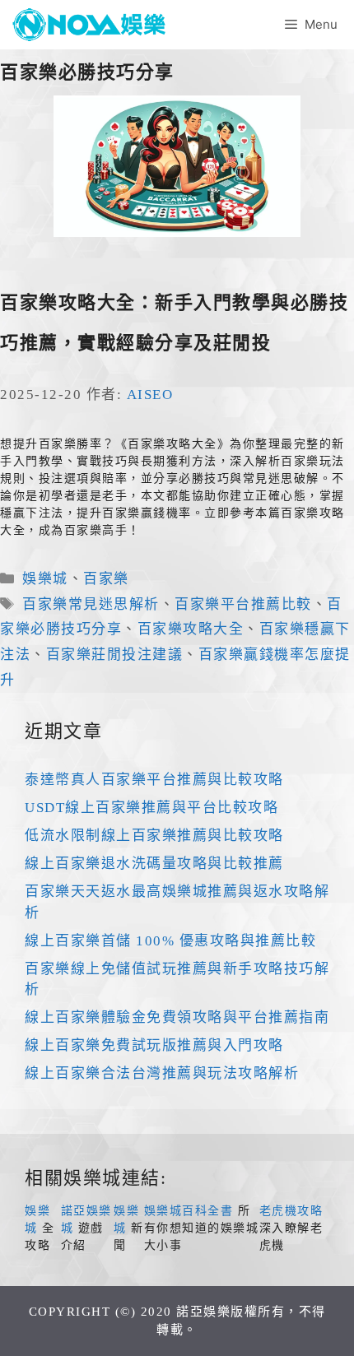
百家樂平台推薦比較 (243, 604)
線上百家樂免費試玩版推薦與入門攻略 (154, 1045)
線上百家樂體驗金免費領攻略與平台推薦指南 (177, 1017)
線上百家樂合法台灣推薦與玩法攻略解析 (162, 1073)
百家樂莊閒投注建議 (115, 654)
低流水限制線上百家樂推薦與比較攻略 (154, 835)
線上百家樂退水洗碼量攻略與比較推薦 (154, 863)
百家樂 (106, 579)
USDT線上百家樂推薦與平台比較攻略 (151, 807)
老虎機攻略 (291, 1211)
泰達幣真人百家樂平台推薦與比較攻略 (154, 779)
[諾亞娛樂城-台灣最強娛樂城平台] (94, 24)
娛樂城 (45, 579)
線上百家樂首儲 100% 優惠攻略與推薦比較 (170, 941)
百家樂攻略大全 (191, 629)
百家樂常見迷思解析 (91, 604)
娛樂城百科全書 (189, 1211)
